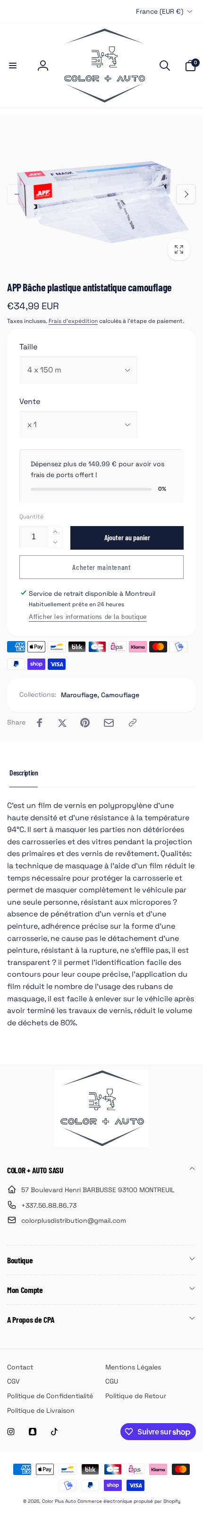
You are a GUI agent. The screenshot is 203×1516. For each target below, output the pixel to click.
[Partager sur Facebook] (39, 722)
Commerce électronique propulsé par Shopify (128, 1501)
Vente (29, 401)
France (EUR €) (159, 11)
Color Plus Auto (59, 1501)
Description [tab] (23, 772)
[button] (12, 65)
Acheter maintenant (101, 566)
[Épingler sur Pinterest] (85, 722)
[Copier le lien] (132, 722)
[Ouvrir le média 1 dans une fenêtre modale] (101, 194)
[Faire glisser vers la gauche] (17, 194)
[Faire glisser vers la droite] (186, 194)
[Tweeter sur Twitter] (62, 722)
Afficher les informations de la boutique (88, 616)
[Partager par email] (109, 723)
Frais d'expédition (73, 321)
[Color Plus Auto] (101, 1144)
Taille (28, 347)
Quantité (31, 517)
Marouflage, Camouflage (100, 695)
